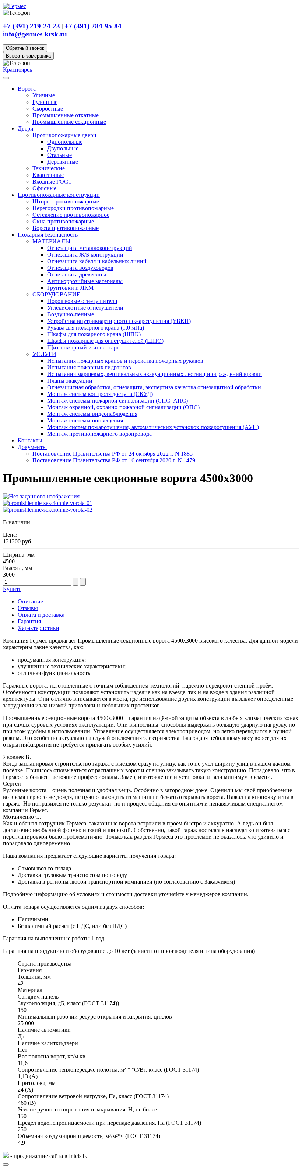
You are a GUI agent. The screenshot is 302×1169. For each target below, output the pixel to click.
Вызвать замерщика (28, 56)
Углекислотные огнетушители (85, 308)
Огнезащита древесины (76, 274)
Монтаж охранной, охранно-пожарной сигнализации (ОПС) (123, 407)
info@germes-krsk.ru (35, 34)
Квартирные (48, 175)
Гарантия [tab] (29, 621)
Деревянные (62, 162)
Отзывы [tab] (28, 608)
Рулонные (44, 102)
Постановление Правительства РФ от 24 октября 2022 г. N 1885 (112, 453)
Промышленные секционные (69, 122)
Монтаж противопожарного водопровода (99, 434)
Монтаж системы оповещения (85, 420)
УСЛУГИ (44, 354)
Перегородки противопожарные (73, 208)
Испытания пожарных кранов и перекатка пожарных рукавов (125, 361)
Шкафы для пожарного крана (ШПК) (94, 334)
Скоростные (47, 108)
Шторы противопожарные (65, 201)
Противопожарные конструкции (59, 195)
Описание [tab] (30, 601)
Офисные (44, 188)
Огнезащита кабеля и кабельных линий (97, 261)
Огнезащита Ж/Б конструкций (85, 254)
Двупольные (62, 148)
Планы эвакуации (69, 381)
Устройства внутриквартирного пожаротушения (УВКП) (119, 321)
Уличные (43, 95)
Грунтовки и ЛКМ (70, 288)
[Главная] (14, 6)
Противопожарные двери (64, 135)
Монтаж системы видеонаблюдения (92, 414)
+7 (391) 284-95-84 (93, 26)
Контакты (30, 440)
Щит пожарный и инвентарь (83, 347)
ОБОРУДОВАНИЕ (56, 294)
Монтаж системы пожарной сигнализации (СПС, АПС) (117, 400)
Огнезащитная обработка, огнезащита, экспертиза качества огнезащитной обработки (154, 387)
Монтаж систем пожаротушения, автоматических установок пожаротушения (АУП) (153, 427)
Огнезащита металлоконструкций (89, 248)
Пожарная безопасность (48, 235)
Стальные (59, 155)
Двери (26, 128)
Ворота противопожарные (65, 228)
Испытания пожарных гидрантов (89, 367)
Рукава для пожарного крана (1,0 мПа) (95, 327)
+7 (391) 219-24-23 (31, 26)
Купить (12, 589)
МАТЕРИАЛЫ (51, 241)
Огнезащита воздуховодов (80, 268)
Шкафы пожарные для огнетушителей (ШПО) (105, 341)
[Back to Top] (6, 1164)
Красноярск (17, 69)
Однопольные (64, 142)
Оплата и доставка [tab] (41, 615)
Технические (48, 168)
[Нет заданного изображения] (41, 496)
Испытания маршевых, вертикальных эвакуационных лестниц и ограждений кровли (154, 374)
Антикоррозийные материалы (85, 281)
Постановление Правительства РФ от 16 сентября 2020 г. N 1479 (113, 460)
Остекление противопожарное (70, 215)
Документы (32, 447)
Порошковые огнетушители (82, 301)
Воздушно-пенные (70, 314)
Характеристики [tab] (38, 628)
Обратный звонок (25, 48)
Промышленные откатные (65, 115)
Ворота (27, 89)
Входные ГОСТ (52, 181)
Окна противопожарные (63, 221)
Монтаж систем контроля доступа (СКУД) (100, 394)
